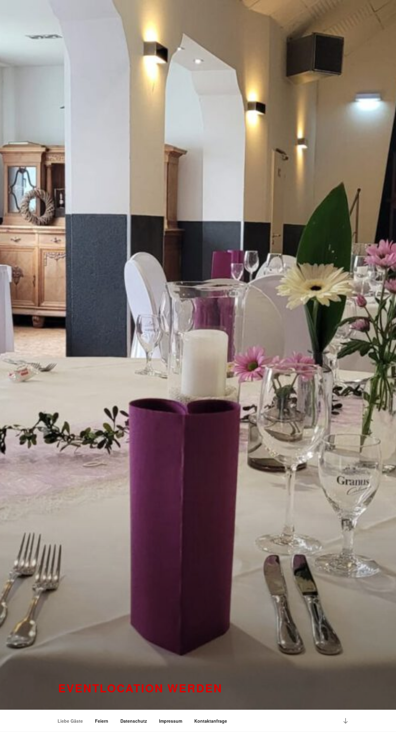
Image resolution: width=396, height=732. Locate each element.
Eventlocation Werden (140, 688)
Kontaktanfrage (210, 721)
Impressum (170, 721)
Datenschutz (133, 721)
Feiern (101, 721)
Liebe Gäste (70, 721)
